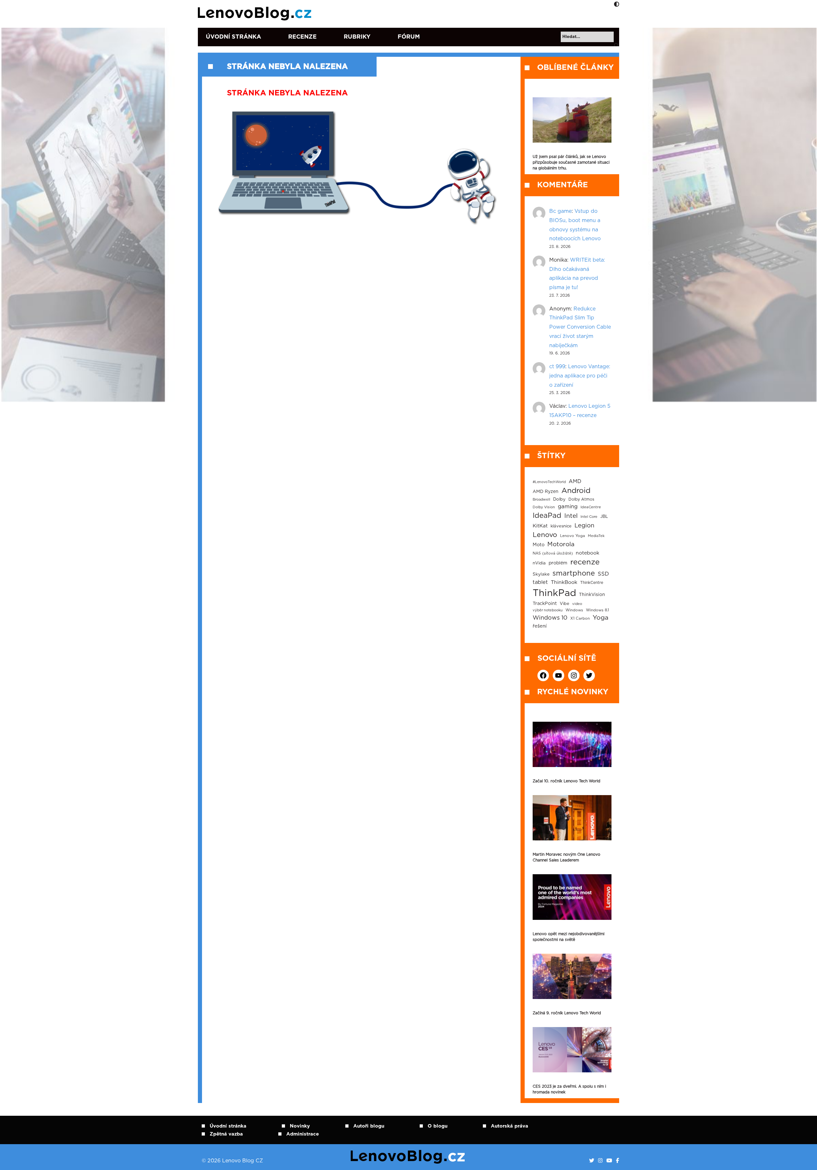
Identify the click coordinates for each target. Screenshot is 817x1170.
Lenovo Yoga (572, 536)
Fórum (409, 37)
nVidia (539, 563)
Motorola (560, 544)
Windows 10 (550, 618)
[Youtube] (609, 1160)
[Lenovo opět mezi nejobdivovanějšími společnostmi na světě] (572, 897)
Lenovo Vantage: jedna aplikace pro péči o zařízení (579, 376)
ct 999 (557, 366)
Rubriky (357, 37)
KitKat (540, 526)
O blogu (437, 1126)
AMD (575, 481)
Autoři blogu (368, 1126)
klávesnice (561, 526)
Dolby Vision (544, 507)
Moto (538, 544)
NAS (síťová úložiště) (553, 553)
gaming (568, 506)
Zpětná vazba (226, 1134)
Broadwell (541, 499)
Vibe (564, 604)
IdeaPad (547, 515)
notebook (587, 553)
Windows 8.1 (597, 610)
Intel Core (589, 516)
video (577, 604)
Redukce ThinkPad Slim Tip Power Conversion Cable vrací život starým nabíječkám (580, 327)
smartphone (573, 573)
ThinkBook (564, 582)
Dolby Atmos (581, 499)
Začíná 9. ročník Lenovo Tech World (567, 1013)
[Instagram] (600, 1160)
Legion (584, 526)
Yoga (600, 618)
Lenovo (545, 535)
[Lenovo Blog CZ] (256, 13)
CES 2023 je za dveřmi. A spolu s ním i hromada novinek (569, 1089)
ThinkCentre (591, 583)
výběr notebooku (548, 610)
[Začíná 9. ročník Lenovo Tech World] (572, 976)
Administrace (302, 1134)
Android (575, 491)
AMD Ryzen (545, 491)
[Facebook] (617, 1160)
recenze (585, 562)
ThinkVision (592, 594)
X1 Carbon (580, 618)
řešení (540, 626)
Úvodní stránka (233, 37)
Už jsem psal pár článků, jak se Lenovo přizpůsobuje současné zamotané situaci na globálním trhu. (571, 162)
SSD (603, 574)
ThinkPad (554, 593)
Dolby (559, 499)
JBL (604, 517)
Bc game (560, 211)
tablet (540, 582)
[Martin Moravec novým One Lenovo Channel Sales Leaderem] (572, 817)
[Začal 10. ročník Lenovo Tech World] (572, 744)
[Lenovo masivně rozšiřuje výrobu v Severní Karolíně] (572, 120)
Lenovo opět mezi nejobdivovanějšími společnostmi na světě (568, 937)
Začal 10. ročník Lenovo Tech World (566, 781)
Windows (574, 610)
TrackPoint (545, 603)
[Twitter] (591, 1160)
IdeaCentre (591, 507)
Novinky (300, 1126)
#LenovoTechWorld (549, 482)
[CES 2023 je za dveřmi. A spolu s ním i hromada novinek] (572, 1049)
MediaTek (596, 536)
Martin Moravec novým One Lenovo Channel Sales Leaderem (566, 857)
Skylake (541, 574)
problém (558, 563)
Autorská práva (509, 1126)
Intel (571, 516)
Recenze (302, 37)
